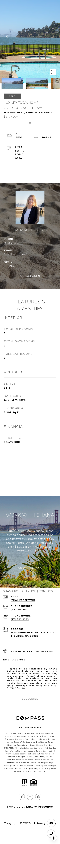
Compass (19, 739)
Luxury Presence (39, 806)
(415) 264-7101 (13, 243)
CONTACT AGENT (30, 276)
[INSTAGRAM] (30, 797)
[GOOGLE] (38, 797)
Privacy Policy (15, 688)
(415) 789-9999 (20, 619)
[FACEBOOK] (22, 797)
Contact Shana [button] (30, 568)
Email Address (14, 659)
